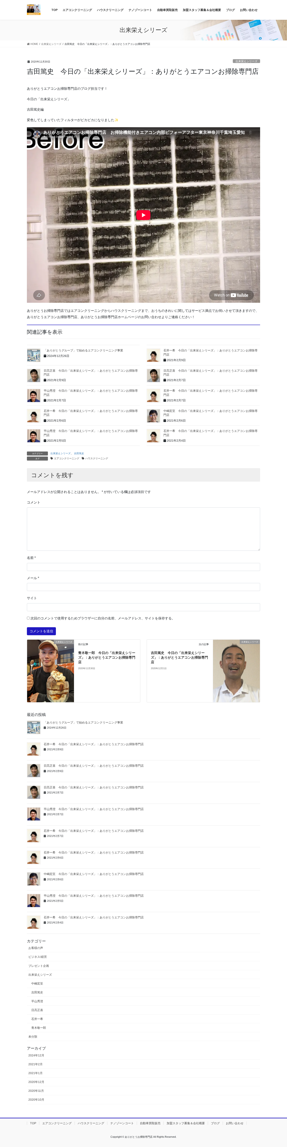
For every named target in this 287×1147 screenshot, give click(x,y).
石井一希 (37, 1019)
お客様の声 (35, 948)
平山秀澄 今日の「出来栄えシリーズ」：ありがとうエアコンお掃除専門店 (94, 809)
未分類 (32, 1036)
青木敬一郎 (38, 1027)
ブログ (215, 1123)
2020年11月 (36, 1090)
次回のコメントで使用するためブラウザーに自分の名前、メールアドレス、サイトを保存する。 (102, 618)
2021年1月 (35, 1073)
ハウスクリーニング (96, 458)
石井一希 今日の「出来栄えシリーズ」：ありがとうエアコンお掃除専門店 (94, 744)
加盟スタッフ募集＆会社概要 (186, 1123)
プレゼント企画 (38, 965)
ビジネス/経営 (37, 956)
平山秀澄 (37, 1001)
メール (33, 578)
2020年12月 (36, 1082)
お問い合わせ (235, 1123)
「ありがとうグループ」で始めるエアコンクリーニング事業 (83, 350)
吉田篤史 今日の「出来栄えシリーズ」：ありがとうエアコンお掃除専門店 (179, 657)
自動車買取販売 (150, 1123)
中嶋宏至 (37, 983)
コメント (33, 502)
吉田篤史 (79, 453)
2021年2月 (35, 1064)
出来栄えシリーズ (246, 61)
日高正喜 (37, 1010)
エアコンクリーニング (66, 458)
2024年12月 (36, 1055)
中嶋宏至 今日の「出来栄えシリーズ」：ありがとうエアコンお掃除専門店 (94, 874)
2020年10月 (36, 1099)
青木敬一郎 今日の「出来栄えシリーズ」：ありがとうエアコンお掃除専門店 (106, 657)
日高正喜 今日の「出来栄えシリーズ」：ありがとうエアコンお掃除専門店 (94, 765)
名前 (31, 558)
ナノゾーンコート (122, 1123)
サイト (32, 598)
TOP (33, 1123)
